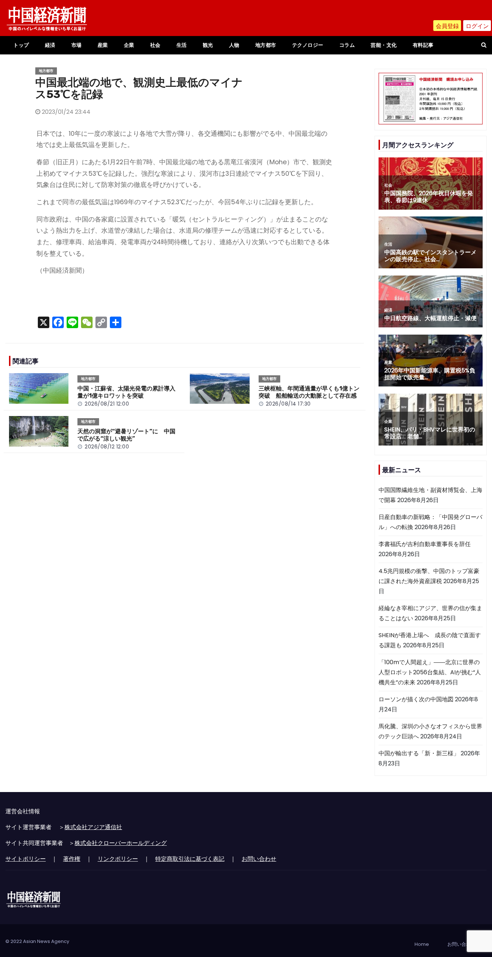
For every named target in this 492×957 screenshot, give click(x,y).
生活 (181, 45)
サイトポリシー (25, 859)
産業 (103, 45)
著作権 (71, 859)
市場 (76, 45)
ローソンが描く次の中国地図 (416, 699)
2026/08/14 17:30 (288, 403)
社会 (155, 45)
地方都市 (265, 45)
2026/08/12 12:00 (107, 446)
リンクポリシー (118, 859)
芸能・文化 (384, 45)
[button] (484, 45)
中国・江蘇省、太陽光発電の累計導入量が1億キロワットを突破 (126, 392)
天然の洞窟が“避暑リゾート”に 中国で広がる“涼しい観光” (126, 435)
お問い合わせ (259, 859)
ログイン (477, 26)
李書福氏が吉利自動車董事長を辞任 (425, 544)
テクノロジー (307, 45)
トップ (21, 45)
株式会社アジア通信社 (93, 827)
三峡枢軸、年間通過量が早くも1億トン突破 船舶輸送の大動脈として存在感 (309, 392)
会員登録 (447, 26)
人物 (234, 45)
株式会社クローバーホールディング (121, 843)
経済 (50, 45)
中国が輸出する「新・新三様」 (419, 753)
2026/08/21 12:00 (107, 403)
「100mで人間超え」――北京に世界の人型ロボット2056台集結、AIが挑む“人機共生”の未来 (430, 672)
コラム (347, 45)
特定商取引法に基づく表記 (189, 859)
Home (422, 944)
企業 (129, 45)
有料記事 (423, 45)
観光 (208, 45)
